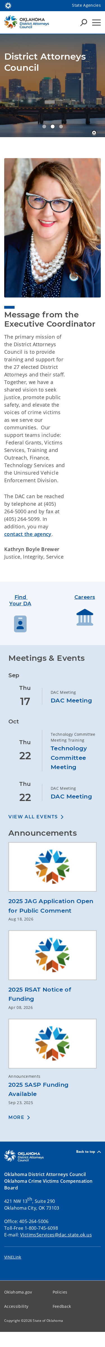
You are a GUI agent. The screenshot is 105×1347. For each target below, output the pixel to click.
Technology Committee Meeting (69, 757)
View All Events (33, 816)
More (16, 1117)
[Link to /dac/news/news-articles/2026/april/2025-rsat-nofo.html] (52, 957)
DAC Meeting (71, 700)
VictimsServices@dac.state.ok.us (56, 1235)
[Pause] (94, 132)
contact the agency (28, 534)
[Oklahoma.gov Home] (8, 5)
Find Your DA (20, 600)
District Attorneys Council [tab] (44, 126)
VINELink (12, 1257)
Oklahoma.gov (18, 1292)
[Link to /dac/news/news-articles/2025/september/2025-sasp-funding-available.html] (52, 1046)
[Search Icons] (83, 22)
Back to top (85, 1152)
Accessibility (16, 1306)
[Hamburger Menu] (96, 22)
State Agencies (86, 5)
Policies (60, 1292)
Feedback (62, 1306)
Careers (84, 597)
